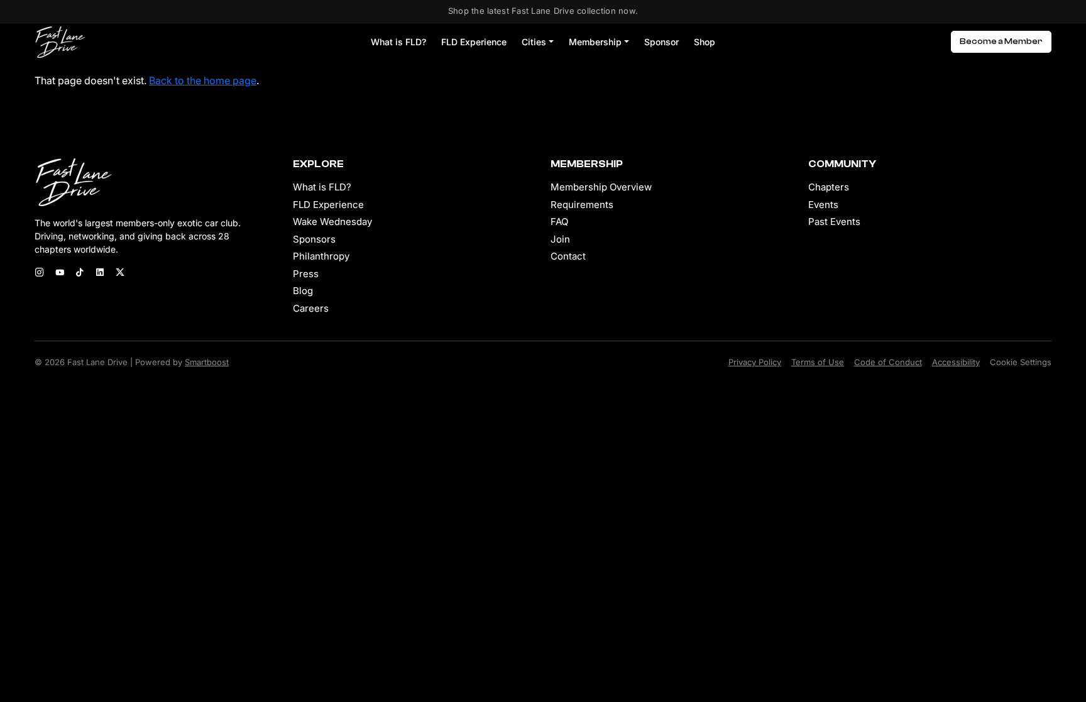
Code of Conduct (888, 362)
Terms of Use (817, 362)
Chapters (828, 187)
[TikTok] (80, 273)
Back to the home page (202, 80)
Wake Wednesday (332, 222)
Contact (568, 256)
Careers (311, 308)
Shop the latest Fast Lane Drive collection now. (543, 11)
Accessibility (956, 362)
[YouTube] (60, 273)
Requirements (582, 205)
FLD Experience (474, 41)
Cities (534, 41)
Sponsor (661, 41)
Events (823, 205)
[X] (120, 273)
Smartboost (207, 362)
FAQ (559, 222)
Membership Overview (601, 187)
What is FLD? (398, 41)
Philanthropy (321, 256)
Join (560, 239)
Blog (303, 291)
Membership (595, 41)
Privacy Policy (754, 362)
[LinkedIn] (100, 273)
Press (306, 274)
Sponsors (314, 239)
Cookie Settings (1020, 362)
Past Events (834, 222)
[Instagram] (40, 273)
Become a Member (1001, 41)
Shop (704, 41)
